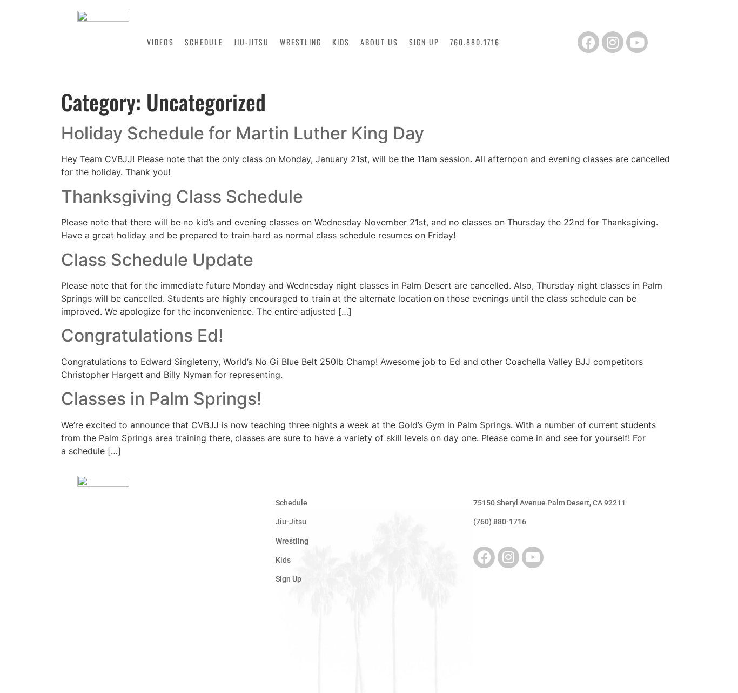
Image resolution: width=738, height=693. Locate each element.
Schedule (204, 42)
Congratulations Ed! (142, 335)
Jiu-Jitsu (251, 42)
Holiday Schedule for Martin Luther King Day (242, 133)
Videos (160, 42)
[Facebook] (588, 42)
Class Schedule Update (157, 259)
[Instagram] (612, 42)
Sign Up (424, 42)
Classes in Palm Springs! (161, 398)
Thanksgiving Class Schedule (182, 196)
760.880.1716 (475, 42)
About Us (379, 42)
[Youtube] (637, 42)
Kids (341, 42)
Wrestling (300, 42)
